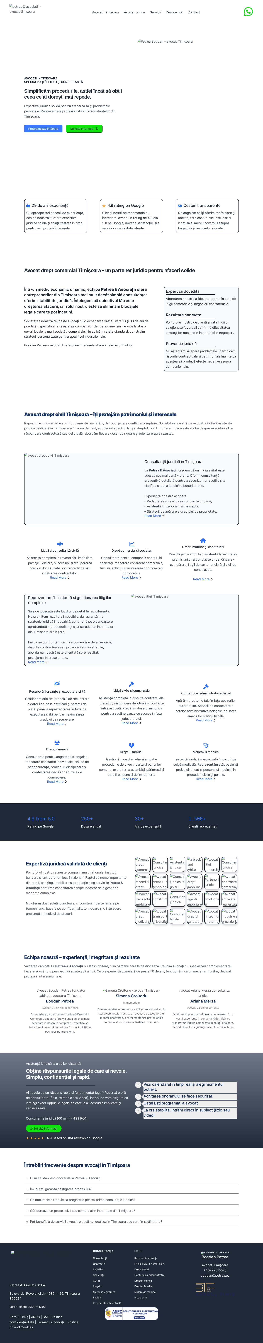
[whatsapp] (248, 11)
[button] (43, 128)
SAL (46, 1317)
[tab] (131, 1178)
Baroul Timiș (18, 1317)
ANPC (35, 1317)
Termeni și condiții (51, 1322)
